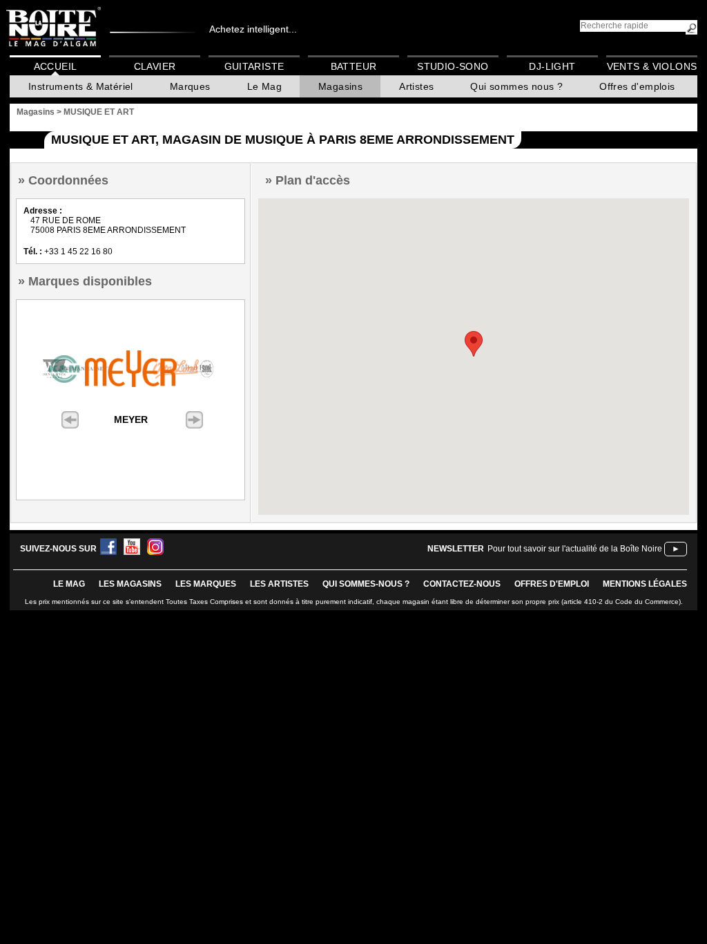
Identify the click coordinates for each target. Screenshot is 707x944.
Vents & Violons (652, 66)
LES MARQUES (205, 584)
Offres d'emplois (637, 86)
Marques (190, 86)
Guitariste (254, 66)
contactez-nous (462, 584)
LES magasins (130, 584)
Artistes (416, 86)
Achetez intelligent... (253, 29)
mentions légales (645, 584)
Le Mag (264, 86)
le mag (69, 584)
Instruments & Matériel (80, 86)
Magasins (340, 86)
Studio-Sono (452, 66)
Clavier (155, 66)
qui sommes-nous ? (365, 584)
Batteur (354, 66)
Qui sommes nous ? (516, 86)
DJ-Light (552, 66)
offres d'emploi (551, 584)
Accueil (55, 66)
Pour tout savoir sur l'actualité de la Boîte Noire (574, 549)
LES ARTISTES (279, 584)
